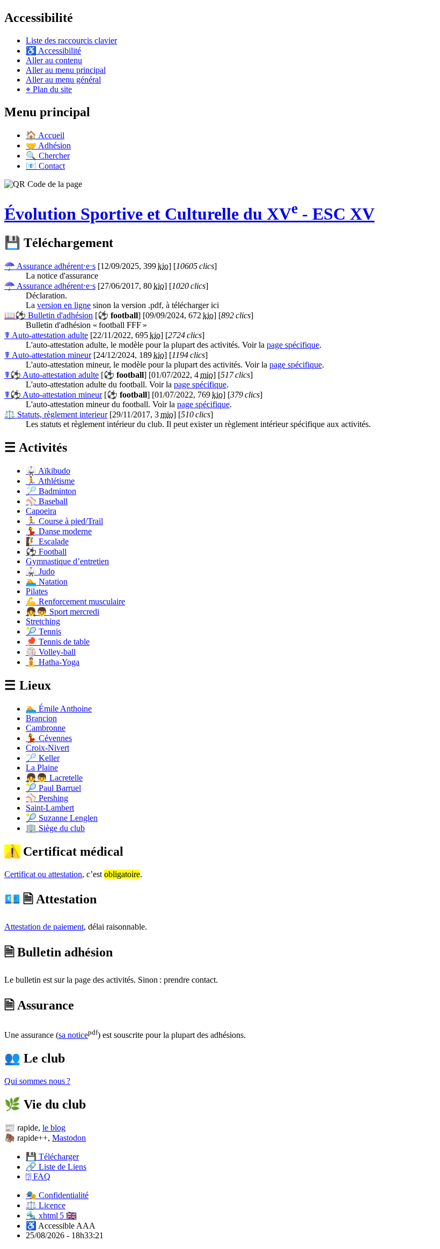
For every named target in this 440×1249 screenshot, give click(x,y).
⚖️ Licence (45, 1205)
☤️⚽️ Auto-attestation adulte (51, 374)
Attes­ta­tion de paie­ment (44, 926)
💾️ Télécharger (52, 1156)
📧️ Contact (45, 165)
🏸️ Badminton (51, 491)
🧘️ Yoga (52, 662)
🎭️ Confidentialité (57, 1195)
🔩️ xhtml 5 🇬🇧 (51, 1215)
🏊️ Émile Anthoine (59, 708)
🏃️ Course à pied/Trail (64, 521)
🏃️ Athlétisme (50, 480)
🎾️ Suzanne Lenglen (62, 817)
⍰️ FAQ (38, 1176)
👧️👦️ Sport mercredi (62, 611)
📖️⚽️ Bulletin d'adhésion (48, 315)
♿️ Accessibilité (53, 50)
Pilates (37, 591)
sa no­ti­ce (73, 1034)
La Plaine (42, 767)
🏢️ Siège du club (55, 828)
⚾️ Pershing (47, 798)
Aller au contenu (54, 60)
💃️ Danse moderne (59, 531)
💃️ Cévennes (49, 738)
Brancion (41, 718)
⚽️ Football (46, 551)
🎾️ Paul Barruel (53, 787)
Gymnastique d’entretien (67, 561)
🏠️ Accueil (45, 135)
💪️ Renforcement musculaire (75, 601)
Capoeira (41, 510)
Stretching (43, 621)
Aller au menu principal (66, 69)
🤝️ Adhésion (48, 145)
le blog (53, 1127)
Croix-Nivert (47, 747)
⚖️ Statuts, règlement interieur (55, 414)
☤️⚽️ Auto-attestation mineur (53, 394)
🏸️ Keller (43, 757)
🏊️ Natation (47, 581)
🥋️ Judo (40, 571)
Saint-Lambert (50, 807)
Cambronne (45, 727)
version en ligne (64, 305)
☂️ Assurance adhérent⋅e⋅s (50, 266)
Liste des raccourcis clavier (71, 40)
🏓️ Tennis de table (58, 641)
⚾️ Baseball (47, 501)
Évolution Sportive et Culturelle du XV (189, 213)
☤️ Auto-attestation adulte (46, 335)
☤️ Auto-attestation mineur (47, 355)
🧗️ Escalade (47, 541)
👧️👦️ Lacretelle (54, 777)
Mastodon (69, 1137)
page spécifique (293, 344)
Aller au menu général (63, 79)
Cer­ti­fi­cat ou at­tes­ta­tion (43, 874)
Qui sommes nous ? (37, 1081)
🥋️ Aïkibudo (48, 470)
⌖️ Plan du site (49, 89)
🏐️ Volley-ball (51, 651)
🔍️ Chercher (48, 155)
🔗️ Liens (56, 1166)
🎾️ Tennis (43, 631)
